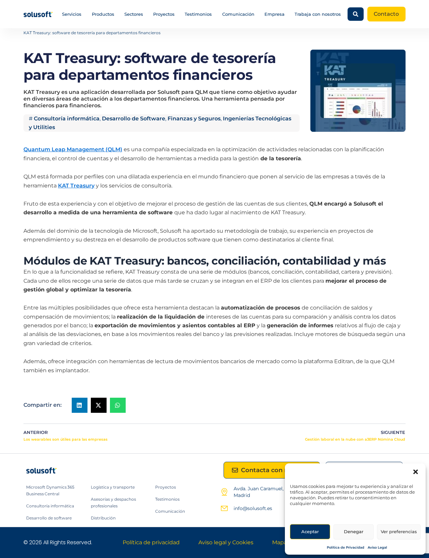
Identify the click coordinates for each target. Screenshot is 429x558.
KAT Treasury (76, 185)
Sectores (133, 14)
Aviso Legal (377, 547)
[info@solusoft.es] (224, 508)
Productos (103, 14)
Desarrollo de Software (133, 118)
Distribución (103, 517)
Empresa (274, 14)
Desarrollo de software (49, 517)
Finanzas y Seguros (194, 118)
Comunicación (238, 14)
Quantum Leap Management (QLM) (72, 149)
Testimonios (198, 14)
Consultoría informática (67, 118)
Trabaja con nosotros (318, 14)
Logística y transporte (113, 487)
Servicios (71, 14)
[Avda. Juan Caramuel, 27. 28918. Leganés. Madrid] (224, 492)
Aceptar (310, 531)
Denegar (353, 531)
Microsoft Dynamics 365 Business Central (50, 490)
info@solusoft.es (253, 508)
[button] (416, 472)
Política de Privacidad (345, 547)
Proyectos (164, 14)
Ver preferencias (399, 531)
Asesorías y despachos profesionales (113, 502)
